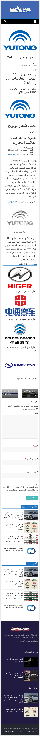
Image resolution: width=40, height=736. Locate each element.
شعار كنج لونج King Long (26, 378)
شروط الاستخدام (13, 728)
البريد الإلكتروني (31, 458)
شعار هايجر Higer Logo (26, 291)
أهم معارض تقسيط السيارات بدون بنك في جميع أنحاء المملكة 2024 (13, 675)
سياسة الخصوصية (24, 728)
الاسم (35, 446)
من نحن (4, 728)
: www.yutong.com (15, 154)
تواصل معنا (34, 728)
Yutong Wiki (11, 201)
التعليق (35, 413)
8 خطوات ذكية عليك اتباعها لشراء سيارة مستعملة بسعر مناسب (14, 527)
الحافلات (23, 65)
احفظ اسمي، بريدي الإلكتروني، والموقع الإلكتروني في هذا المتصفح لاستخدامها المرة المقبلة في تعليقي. (20, 490)
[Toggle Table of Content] (35, 70)
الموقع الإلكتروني (32, 471)
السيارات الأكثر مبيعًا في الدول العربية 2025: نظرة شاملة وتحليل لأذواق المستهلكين (13, 538)
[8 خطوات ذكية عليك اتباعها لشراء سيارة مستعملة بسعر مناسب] (31, 524)
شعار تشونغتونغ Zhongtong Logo (22, 319)
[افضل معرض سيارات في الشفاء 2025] (31, 658)
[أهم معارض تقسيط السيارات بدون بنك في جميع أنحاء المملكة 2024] (31, 672)
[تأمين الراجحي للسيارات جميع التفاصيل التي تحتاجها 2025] (31, 547)
